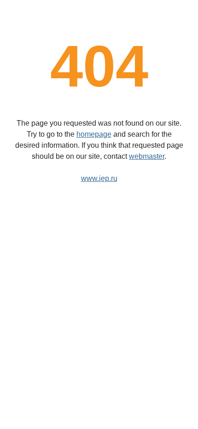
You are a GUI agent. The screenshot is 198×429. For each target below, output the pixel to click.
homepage (93, 134)
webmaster (146, 156)
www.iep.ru (99, 178)
